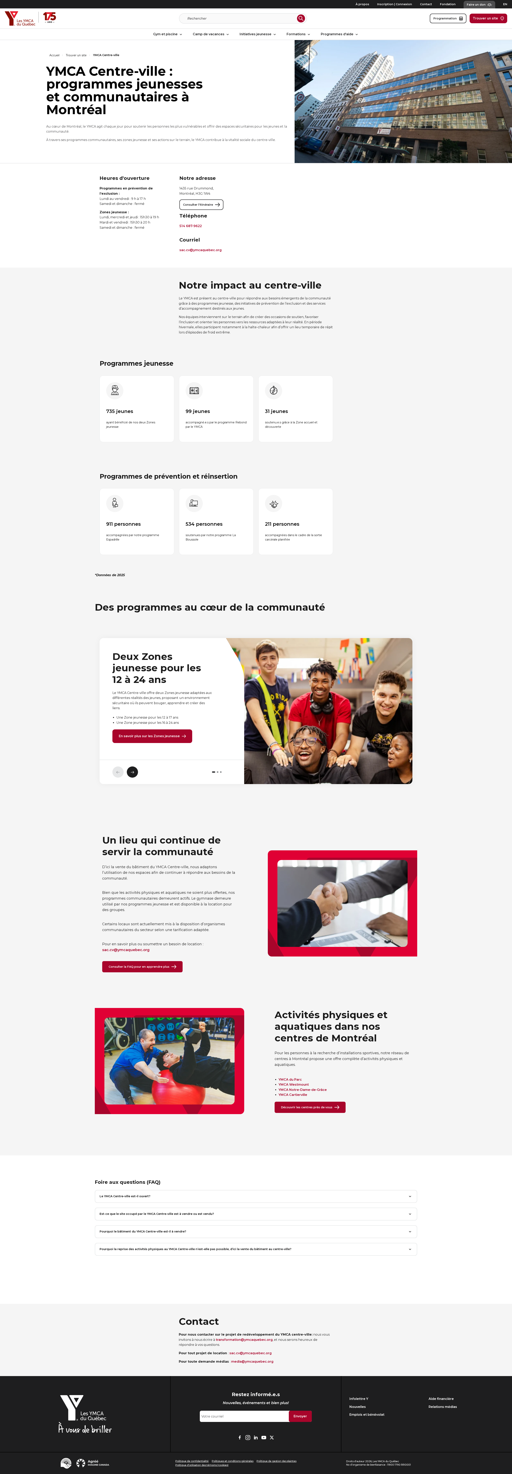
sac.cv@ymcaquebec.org (200, 250)
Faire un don (476, 4)
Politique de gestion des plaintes (276, 1461)
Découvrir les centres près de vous (306, 1107)
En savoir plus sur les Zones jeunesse (149, 736)
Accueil (54, 55)
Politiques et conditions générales (232, 1461)
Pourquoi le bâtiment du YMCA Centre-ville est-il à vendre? (143, 1231)
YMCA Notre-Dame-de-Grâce (303, 1090)
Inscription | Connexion (394, 4)
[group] (137, 409)
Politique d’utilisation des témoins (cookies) (201, 1465)
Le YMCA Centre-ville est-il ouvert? (125, 1196)
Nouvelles (357, 1407)
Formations (296, 34)
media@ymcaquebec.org (252, 1361)
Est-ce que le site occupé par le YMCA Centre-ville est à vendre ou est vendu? (157, 1214)
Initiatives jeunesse (256, 34)
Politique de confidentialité (192, 1461)
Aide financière (441, 1399)
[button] (213, 772)
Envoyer (300, 1416)
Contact (426, 4)
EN (505, 4)
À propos (362, 4)
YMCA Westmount (294, 1084)
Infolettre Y (358, 1399)
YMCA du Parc (290, 1079)
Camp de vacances (209, 34)
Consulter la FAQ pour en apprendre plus (139, 967)
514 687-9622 (190, 226)
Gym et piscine (165, 34)
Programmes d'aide (337, 34)
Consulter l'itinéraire (198, 204)
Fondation (448, 4)
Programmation (445, 18)
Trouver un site (485, 18)
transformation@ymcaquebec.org (244, 1340)
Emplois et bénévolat (366, 1415)
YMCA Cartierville (293, 1095)
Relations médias (443, 1407)
